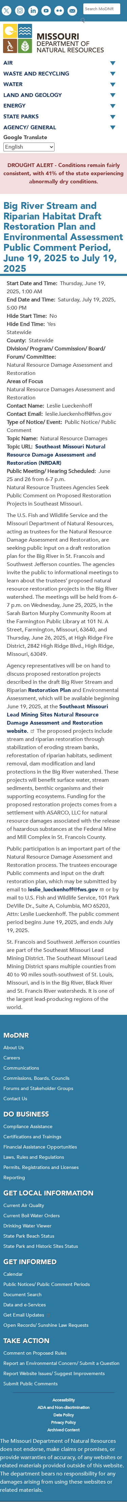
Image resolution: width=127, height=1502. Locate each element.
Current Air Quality (23, 1205)
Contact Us (15, 1098)
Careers (11, 1058)
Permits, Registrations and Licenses (41, 1167)
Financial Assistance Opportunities (40, 1147)
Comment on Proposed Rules (34, 1353)
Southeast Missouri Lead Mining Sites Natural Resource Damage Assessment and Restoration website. (57, 719)
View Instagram (20, 11)
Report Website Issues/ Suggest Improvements (54, 1373)
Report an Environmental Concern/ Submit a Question (61, 1363)
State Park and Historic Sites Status (40, 1246)
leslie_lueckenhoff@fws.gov (63, 889)
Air (8, 63)
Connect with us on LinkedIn (34, 11)
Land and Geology (32, 95)
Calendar (13, 1274)
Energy (14, 106)
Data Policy (64, 1415)
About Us (13, 1047)
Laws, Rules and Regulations (33, 1157)
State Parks (21, 116)
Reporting (14, 1177)
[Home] (53, 53)
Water (12, 84)
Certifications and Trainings (32, 1137)
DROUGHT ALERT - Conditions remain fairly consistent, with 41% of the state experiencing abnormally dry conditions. (63, 173)
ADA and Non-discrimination (64, 1407)
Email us (73, 11)
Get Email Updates (23, 1315)
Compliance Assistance (27, 1126)
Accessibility (63, 1400)
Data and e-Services (24, 1305)
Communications (21, 1068)
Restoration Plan (49, 690)
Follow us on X (7, 11)
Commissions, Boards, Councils (36, 1078)
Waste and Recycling (36, 74)
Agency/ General (29, 127)
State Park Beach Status (28, 1236)
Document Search (22, 1294)
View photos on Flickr (60, 11)
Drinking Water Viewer (27, 1226)
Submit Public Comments (30, 1384)
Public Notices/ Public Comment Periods (46, 1284)
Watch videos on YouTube (46, 11)
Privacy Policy (63, 1422)
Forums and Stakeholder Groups (38, 1088)
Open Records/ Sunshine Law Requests (45, 1325)
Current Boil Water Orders (31, 1215)
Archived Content (63, 1430)
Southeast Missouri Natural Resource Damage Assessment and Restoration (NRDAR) (56, 455)
